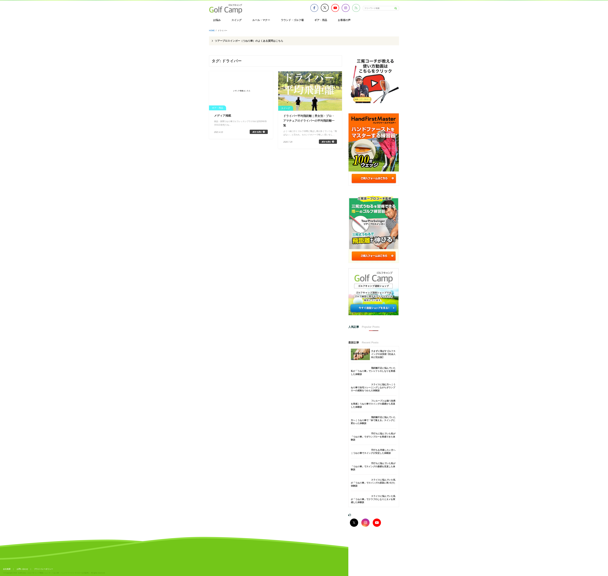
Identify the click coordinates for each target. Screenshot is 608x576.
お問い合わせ (22, 569)
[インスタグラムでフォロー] (365, 523)
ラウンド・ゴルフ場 (292, 20)
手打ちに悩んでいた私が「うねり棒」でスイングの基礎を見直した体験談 (373, 466)
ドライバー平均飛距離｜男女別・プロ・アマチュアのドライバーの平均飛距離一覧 (309, 120)
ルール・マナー (261, 20)
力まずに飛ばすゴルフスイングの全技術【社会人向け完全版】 (383, 354)
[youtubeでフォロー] (377, 523)
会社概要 (7, 569)
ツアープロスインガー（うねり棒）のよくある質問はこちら (249, 40)
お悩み (217, 20)
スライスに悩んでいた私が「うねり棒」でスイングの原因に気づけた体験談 (373, 482)
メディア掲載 (222, 115)
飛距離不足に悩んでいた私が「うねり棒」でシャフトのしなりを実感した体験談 (373, 371)
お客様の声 (344, 20)
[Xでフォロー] (354, 523)
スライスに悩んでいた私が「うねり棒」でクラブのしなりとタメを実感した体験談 (373, 499)
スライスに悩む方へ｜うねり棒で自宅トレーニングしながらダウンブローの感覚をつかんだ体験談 (373, 387)
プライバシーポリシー (43, 569)
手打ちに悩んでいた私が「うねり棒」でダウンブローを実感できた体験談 (373, 436)
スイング (236, 20)
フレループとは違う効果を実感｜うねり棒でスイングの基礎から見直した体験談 (373, 403)
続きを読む (257, 132)
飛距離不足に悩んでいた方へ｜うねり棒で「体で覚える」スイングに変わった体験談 (373, 420)
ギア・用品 (320, 20)
